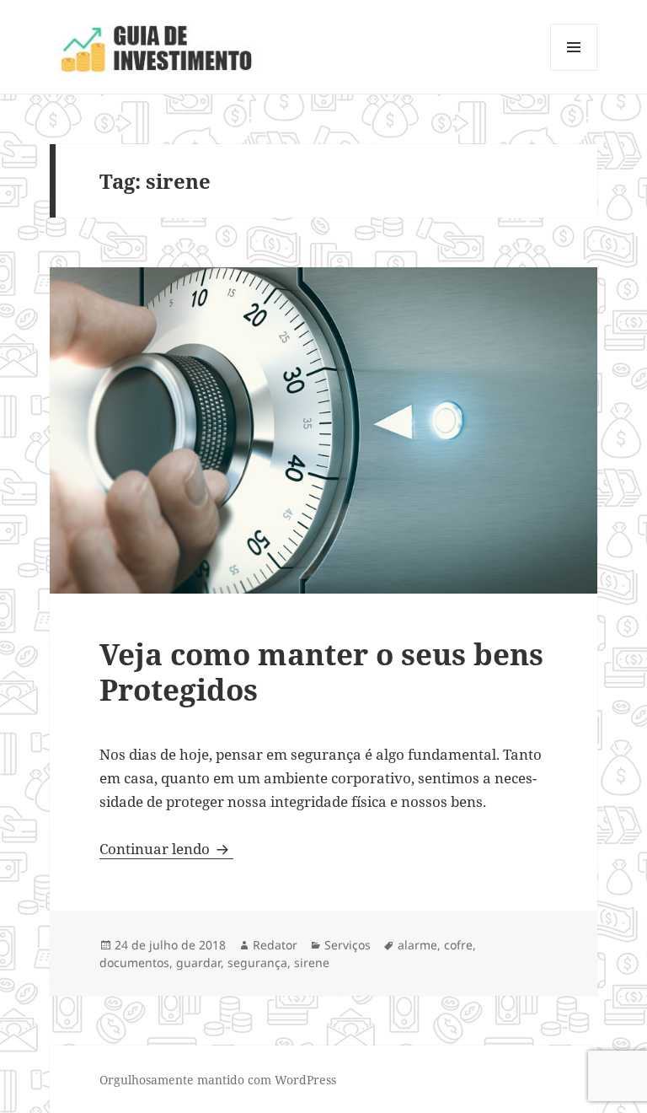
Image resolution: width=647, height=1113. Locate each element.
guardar (198, 962)
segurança (257, 962)
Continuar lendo (166, 848)
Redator (275, 945)
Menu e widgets (574, 70)
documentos (134, 962)
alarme (417, 945)
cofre (458, 945)
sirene (311, 962)
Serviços (347, 945)
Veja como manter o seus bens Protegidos (321, 671)
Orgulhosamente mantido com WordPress (217, 1080)
